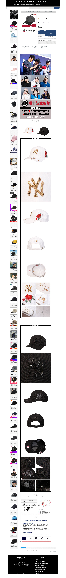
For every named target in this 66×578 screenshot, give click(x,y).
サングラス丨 (18, 1)
